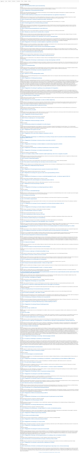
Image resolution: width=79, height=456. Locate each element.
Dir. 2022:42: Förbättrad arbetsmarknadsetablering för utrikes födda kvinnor (34, 28)
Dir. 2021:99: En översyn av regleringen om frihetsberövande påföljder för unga (34, 251)
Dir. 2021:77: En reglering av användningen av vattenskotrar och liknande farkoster (35, 338)
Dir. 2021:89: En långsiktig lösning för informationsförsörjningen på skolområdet (34, 288)
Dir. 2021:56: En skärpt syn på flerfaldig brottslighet (29, 415)
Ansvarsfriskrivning (45, 452)
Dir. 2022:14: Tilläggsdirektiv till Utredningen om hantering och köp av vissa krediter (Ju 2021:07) (37, 140)
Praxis (22, 1)
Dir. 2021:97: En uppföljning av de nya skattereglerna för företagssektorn (33, 259)
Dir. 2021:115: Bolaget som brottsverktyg (27, 195)
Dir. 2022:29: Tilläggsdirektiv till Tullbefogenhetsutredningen (31, 78)
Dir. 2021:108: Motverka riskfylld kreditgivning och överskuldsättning (32, 217)
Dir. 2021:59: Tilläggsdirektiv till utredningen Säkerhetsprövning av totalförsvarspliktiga (36, 404)
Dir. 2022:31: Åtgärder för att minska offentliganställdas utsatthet (32, 73)
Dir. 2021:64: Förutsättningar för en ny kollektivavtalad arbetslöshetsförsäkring (34, 387)
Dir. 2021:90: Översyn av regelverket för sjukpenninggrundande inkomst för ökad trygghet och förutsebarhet (39, 284)
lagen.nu (2, 1)
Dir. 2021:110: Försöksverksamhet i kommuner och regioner (31, 210)
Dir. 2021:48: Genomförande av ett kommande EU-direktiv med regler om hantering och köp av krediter (38, 438)
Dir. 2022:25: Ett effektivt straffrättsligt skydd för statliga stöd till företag (33, 105)
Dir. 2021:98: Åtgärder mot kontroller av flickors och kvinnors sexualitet (33, 254)
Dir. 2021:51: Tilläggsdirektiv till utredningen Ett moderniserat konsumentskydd (34, 428)
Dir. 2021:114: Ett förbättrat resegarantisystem (28, 198)
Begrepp (26, 1)
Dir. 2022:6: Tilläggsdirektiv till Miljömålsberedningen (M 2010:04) (32, 165)
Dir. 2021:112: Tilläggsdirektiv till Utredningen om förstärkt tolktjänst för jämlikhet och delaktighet (38, 206)
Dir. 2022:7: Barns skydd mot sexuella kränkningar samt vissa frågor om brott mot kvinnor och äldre (38, 161)
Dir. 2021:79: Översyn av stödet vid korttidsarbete (29, 325)
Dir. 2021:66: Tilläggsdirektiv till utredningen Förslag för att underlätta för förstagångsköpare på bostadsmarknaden (41, 378)
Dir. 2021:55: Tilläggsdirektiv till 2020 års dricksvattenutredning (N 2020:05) (33, 418)
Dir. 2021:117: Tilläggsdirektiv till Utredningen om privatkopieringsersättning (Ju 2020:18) (36, 187)
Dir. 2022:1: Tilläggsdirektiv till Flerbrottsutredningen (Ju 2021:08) (32, 183)
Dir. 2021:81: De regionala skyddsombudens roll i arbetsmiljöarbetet (32, 316)
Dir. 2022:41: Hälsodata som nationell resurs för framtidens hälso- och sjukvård (34, 31)
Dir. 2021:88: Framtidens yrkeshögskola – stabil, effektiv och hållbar (32, 292)
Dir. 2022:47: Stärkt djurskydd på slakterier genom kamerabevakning (32, 5)
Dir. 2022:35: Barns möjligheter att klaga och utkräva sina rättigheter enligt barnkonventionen (37, 55)
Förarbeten (13, 1)
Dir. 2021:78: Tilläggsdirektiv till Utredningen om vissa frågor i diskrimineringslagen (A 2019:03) (37, 335)
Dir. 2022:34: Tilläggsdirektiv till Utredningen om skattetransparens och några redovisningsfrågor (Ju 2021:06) (40, 59)
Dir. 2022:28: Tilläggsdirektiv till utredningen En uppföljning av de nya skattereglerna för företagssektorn (39, 88)
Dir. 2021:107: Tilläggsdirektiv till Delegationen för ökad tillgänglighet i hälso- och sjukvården (37, 221)
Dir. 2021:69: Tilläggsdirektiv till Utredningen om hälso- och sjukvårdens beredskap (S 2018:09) (37, 371)
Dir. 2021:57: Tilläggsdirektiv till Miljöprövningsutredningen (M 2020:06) (33, 412)
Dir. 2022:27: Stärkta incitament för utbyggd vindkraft (29, 95)
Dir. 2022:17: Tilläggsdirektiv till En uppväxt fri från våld (30, 129)
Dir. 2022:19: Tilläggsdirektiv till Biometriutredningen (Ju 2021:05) (32, 120)
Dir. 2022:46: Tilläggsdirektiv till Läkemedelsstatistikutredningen (31, 10)
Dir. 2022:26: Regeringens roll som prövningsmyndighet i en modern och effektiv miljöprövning (37, 99)
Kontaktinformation (51, 452)
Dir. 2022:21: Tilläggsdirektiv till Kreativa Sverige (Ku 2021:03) (31, 114)
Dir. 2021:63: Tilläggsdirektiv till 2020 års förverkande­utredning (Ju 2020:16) (34, 392)
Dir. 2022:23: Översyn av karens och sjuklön (28, 109)
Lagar (6, 1)
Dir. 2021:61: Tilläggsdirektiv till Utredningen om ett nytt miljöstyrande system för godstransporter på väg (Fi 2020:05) (41, 396)
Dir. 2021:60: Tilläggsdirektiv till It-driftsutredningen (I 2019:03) (31, 399)
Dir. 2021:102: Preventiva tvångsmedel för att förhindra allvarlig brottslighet (34, 234)
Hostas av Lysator (57, 452)
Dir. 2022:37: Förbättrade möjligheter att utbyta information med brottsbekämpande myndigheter (37, 46)
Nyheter (29, 1)
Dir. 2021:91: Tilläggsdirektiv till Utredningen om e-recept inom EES (32, 280)
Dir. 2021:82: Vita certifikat (25, 312)
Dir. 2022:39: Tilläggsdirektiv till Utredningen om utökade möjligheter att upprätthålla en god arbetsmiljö (39, 41)
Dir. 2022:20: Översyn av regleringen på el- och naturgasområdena (32, 117)
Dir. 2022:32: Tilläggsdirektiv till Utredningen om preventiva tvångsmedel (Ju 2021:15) (35, 69)
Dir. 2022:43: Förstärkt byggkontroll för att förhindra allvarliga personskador (34, 22)
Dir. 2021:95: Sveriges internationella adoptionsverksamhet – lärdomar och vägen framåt (36, 262)
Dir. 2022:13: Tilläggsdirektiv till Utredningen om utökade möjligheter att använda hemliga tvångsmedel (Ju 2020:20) (41, 143)
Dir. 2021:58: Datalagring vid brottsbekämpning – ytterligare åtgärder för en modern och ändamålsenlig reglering (40, 408)
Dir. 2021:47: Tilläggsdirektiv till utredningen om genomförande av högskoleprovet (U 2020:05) (37, 442)
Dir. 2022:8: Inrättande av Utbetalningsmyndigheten (29, 158)
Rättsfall (9, 1)
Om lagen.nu (40, 452)
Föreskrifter (18, 1)
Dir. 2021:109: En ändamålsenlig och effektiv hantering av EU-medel (32, 214)
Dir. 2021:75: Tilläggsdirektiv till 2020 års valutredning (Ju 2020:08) (32, 350)
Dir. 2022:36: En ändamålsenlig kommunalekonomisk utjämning (31, 51)
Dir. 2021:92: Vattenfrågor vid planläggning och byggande (30, 277)
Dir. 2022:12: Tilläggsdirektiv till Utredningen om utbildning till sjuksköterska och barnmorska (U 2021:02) (39, 147)
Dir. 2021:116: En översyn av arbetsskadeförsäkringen (30, 190)
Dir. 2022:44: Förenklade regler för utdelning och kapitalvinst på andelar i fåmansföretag (36, 19)
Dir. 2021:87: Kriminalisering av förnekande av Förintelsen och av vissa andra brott (35, 297)
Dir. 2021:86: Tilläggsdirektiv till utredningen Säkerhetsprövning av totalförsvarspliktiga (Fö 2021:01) (38, 301)
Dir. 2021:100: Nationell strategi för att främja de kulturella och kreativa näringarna (35, 246)
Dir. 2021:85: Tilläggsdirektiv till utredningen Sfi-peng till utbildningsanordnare (34, 304)
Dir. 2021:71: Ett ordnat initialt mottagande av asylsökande (30, 362)
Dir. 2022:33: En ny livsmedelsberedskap (27, 65)
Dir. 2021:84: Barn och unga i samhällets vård (28, 307)
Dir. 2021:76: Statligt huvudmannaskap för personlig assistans (31, 346)
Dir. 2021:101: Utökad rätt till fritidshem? (27, 242)
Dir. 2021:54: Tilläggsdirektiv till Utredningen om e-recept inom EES (32, 421)
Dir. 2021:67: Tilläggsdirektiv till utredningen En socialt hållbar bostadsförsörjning (35, 373)
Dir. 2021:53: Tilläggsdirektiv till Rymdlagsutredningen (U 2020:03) (32, 425)
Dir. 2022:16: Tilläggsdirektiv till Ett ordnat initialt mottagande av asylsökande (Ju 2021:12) (36, 133)
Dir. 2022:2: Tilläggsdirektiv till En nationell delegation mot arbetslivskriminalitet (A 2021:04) (37, 179)
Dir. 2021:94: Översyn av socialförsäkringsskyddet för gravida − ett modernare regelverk (36, 267)
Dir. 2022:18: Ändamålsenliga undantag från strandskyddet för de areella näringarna (35, 124)
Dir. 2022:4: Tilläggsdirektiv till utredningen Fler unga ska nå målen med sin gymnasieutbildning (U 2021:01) (39, 172)
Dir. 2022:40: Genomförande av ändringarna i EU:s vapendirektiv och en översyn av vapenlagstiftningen (39, 36)
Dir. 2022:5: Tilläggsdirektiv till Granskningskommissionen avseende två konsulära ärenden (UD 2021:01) (39, 169)
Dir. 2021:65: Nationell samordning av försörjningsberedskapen (31, 382)
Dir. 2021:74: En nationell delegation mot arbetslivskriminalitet (31, 353)
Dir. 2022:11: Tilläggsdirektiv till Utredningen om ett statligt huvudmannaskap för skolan (36, 150)
